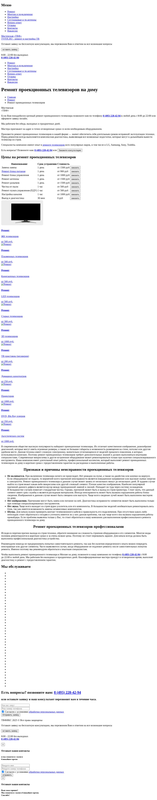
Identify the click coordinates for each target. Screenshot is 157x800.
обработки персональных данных (46, 711)
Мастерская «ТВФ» (20, 37)
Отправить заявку (10, 715)
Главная (11, 97)
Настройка (13, 17)
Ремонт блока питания (13, 171)
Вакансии (12, 31)
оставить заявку (9, 49)
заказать (75, 167)
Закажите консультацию (70, 150)
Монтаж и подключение (20, 14)
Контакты (12, 28)
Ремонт (11, 11)
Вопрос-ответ (14, 22)
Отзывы (11, 25)
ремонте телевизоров (54, 145)
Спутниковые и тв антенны (21, 20)
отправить (7, 775)
